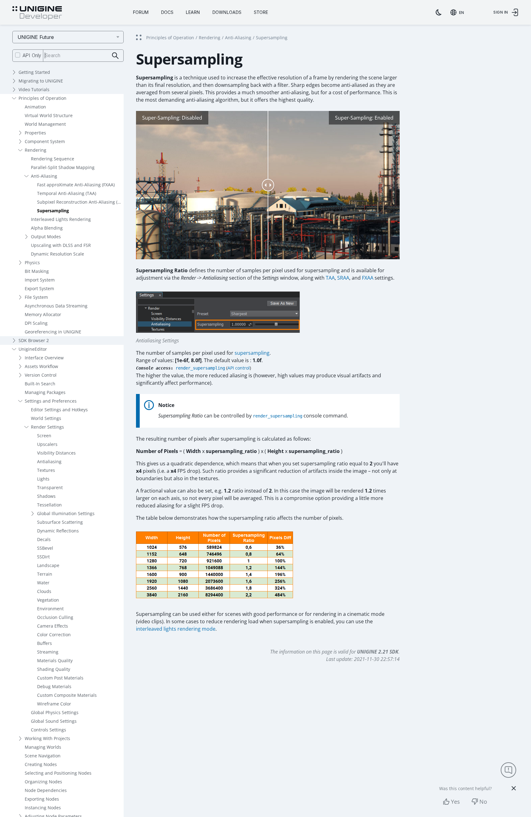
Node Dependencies (46, 790)
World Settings (46, 418)
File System (36, 297)
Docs (167, 12)
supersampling (252, 352)
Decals (44, 539)
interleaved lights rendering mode (175, 628)
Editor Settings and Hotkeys (59, 410)
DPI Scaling (36, 323)
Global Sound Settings (54, 721)
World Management (45, 124)
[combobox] (458, 12)
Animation (35, 107)
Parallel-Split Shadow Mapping (63, 167)
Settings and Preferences (51, 401)
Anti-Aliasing (44, 176)
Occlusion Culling (55, 617)
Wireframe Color (54, 704)
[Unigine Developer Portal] (37, 13)
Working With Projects (47, 738)
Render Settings (47, 427)
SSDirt (43, 557)
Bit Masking (37, 271)
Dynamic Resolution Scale (57, 254)
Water (43, 583)
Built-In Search (40, 384)
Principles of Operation (42, 98)
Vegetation (48, 600)
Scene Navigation (43, 756)
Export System (39, 288)
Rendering (35, 150)
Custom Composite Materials (67, 695)
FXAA (367, 277)
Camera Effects (52, 626)
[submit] (115, 55)
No (483, 801)
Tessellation (49, 505)
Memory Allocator (43, 314)
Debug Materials (54, 686)
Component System (45, 141)
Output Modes (46, 236)
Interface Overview (44, 358)
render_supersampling (200, 368)
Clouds (44, 591)
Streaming (47, 652)
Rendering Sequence (52, 159)
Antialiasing (49, 461)
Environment (50, 609)
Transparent (50, 487)
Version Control (41, 375)
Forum (141, 12)
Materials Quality (55, 660)
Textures (46, 470)
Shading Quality (53, 669)
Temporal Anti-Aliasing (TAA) (66, 193)
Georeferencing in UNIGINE (53, 332)
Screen (44, 435)
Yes (455, 801)
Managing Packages (45, 392)
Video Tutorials (34, 89)
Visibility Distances (56, 453)
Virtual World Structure (49, 115)
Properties (35, 133)
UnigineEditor (33, 349)
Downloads (226, 12)
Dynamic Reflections (58, 531)
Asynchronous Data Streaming (56, 306)
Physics (32, 262)
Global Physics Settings (55, 712)
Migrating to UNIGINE (41, 81)
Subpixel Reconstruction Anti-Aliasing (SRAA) (80, 202)
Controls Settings (48, 730)
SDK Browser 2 (34, 340)
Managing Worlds (43, 747)
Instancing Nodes (43, 808)
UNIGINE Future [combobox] (36, 37)
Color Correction (54, 634)
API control (238, 368)
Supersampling (53, 211)
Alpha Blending (47, 228)
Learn (193, 12)
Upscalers (47, 444)
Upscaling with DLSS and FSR (61, 245)
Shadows (46, 496)
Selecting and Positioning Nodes (58, 773)
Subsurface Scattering (60, 522)
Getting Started (34, 72)
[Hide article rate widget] (514, 788)
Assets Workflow (41, 366)
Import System (40, 280)
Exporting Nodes (42, 799)
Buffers (44, 643)
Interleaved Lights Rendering (61, 219)
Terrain (44, 574)
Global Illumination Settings (66, 513)
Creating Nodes (41, 764)
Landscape (48, 565)
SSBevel (45, 548)
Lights (43, 479)
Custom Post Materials (60, 678)
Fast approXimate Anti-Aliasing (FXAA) (76, 185)
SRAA (343, 277)
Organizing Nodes (43, 782)
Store (261, 12)
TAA (330, 277)
